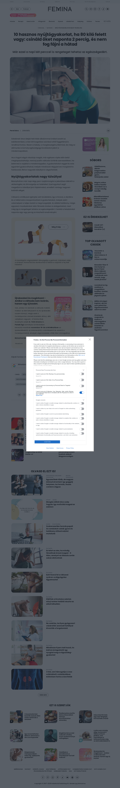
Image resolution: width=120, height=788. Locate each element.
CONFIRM (47, 442)
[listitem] (60, 370)
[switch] (82, 374)
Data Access (60, 448)
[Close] (90, 340)
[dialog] (60, 394)
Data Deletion (50, 448)
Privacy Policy (70, 448)
